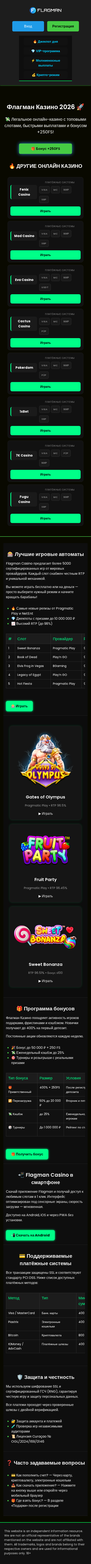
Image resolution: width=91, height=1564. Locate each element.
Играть (45, 211)
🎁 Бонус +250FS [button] (45, 148)
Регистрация (63, 26)
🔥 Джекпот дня (45, 41)
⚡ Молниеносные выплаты (45, 63)
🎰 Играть (19, 706)
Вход (28, 26)
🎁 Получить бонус (27, 1154)
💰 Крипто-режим (45, 75)
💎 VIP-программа (45, 51)
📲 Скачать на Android (30, 1235)
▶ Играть (46, 813)
